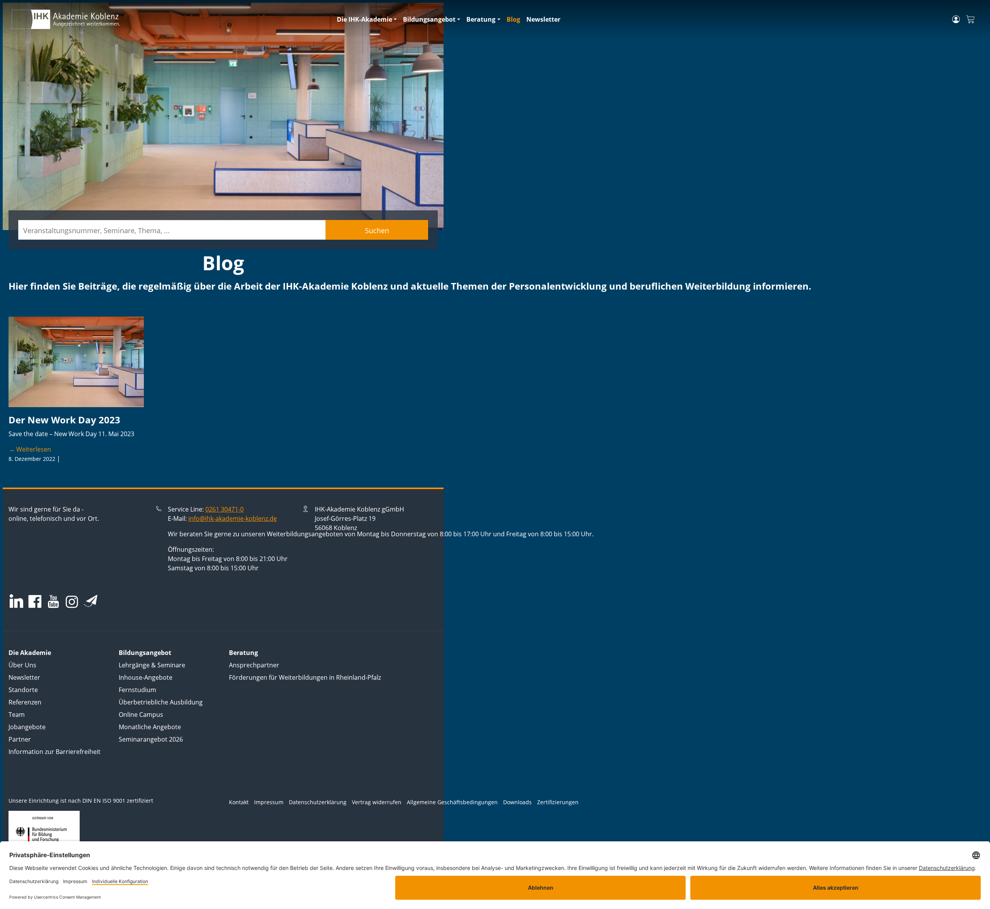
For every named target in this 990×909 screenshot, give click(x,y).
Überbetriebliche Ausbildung (161, 702)
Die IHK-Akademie (364, 19)
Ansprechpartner (254, 665)
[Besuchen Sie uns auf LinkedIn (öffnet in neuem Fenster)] (16, 601)
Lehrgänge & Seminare (152, 665)
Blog (513, 19)
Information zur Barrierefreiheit (55, 751)
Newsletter (543, 19)
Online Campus (141, 714)
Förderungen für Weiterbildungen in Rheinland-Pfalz (305, 677)
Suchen (377, 230)
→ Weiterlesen (30, 449)
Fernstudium (137, 690)
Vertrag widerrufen (376, 802)
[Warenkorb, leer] (970, 19)
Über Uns (22, 665)
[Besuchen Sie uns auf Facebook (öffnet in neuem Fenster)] (35, 602)
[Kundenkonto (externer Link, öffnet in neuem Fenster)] (956, 19)
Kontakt (239, 802)
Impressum (268, 802)
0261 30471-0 (224, 509)
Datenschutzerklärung (317, 802)
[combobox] (172, 230)
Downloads (517, 802)
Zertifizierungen (558, 802)
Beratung (480, 19)
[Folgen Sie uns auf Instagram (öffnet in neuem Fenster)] (72, 601)
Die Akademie (30, 652)
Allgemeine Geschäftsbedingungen (452, 802)
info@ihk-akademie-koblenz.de (232, 518)
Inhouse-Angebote (145, 677)
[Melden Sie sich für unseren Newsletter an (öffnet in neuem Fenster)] (90, 601)
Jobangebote (27, 727)
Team (17, 714)
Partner (20, 739)
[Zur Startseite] (170, 19)
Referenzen (25, 702)
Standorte (23, 690)
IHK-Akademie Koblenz (91, 458)
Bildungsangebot (429, 19)
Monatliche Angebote (150, 727)
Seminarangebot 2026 (151, 739)
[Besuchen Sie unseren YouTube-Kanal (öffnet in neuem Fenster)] (53, 602)
